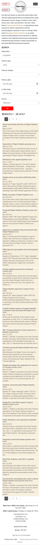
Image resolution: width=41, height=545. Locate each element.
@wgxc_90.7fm (20, 530)
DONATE (6, 10)
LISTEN (5, 4)
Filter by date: (6, 80)
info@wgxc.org (20, 516)
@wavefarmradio (20, 527)
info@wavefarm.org (20, 514)
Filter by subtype (7, 70)
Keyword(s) (5, 51)
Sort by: (4, 99)
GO (7, 108)
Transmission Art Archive (15, 25)
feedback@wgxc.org (20, 519)
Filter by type (6, 61)
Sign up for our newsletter (21, 535)
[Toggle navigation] (35, 4)
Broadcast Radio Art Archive (16, 33)
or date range (6, 89)
